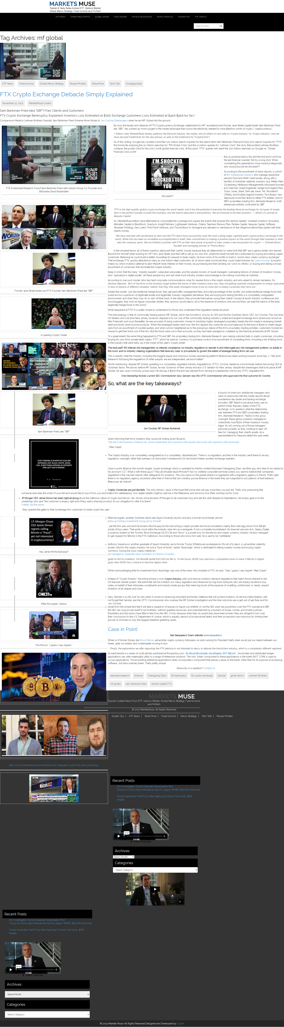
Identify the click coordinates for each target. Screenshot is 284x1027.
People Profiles (78, 83)
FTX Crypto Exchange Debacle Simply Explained (66, 94)
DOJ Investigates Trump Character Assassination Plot (145, 786)
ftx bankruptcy (178, 675)
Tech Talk (115, 83)
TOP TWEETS (201, 17)
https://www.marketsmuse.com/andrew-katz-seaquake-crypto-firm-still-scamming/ (54, 765)
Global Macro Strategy (52, 83)
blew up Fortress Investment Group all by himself (134, 521)
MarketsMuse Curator (40, 103)
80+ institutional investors (240, 175)
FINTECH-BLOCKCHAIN (142, 17)
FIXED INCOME (120, 17)
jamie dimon (237, 675)
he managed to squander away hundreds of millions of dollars (141, 554)
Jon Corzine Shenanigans (114, 120)
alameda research (119, 675)
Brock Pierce (147, 640)
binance (138, 675)
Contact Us (209, 668)
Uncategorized (134, 83)
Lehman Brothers (258, 675)
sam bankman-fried (136, 684)
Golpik (180, 1023)
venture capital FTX (161, 684)
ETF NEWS (60, 17)
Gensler (221, 675)
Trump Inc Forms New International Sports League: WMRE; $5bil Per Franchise (158, 789)
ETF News (7, 83)
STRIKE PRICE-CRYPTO (80, 17)
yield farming (262, 260)
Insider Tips (118, 716)
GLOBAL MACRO (102, 17)
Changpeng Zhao (157, 675)
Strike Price (98, 83)
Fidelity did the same (33, 504)
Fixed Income (26, 83)
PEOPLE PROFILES (165, 17)
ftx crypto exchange (202, 675)
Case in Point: (123, 629)
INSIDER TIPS (184, 17)
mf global (115, 684)
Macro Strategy (189, 716)
